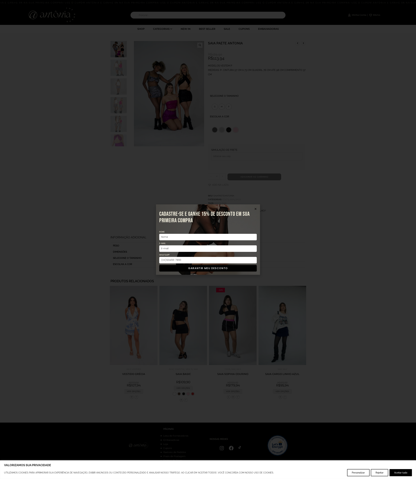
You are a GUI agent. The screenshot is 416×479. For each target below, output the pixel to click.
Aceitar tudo (400, 472)
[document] (208, 239)
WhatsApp (164, 254)
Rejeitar (380, 472)
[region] (208, 469)
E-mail (162, 243)
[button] (255, 209)
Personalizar (358, 472)
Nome (162, 231)
